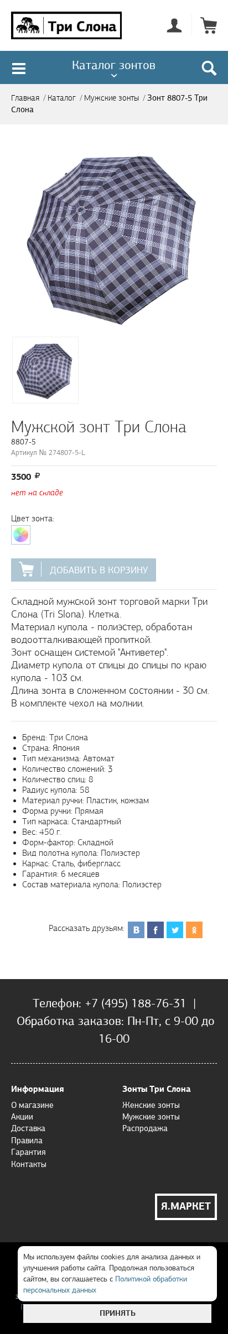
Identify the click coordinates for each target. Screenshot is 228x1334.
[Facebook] (155, 923)
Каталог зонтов (114, 64)
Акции (22, 1117)
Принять (118, 1313)
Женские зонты (151, 1105)
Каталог (62, 98)
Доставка (28, 1128)
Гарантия (28, 1152)
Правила (27, 1140)
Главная (25, 98)
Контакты (28, 1164)
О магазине (32, 1105)
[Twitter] (175, 923)
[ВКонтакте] (136, 923)
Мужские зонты (111, 98)
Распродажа (145, 1128)
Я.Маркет (186, 1206)
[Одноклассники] (194, 923)
